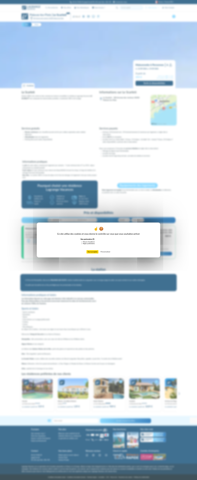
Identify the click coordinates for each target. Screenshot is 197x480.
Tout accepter (92, 252)
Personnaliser (105, 252)
